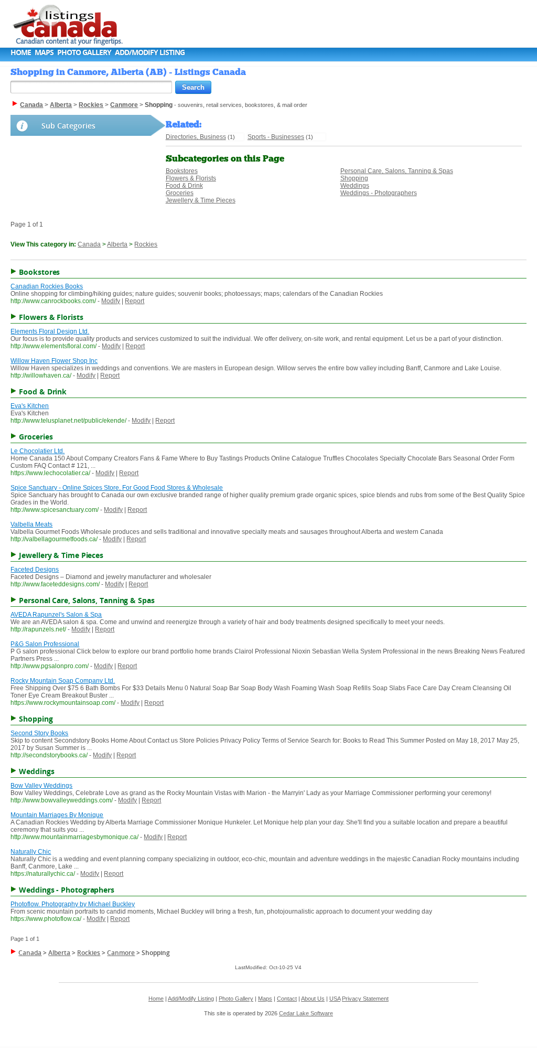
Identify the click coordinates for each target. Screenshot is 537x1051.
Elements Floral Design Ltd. (49, 331)
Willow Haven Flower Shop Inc (54, 360)
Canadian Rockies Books (46, 286)
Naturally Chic (30, 851)
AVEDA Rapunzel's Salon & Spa (56, 614)
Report (134, 301)
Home (20, 52)
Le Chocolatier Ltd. (37, 451)
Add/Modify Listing (150, 52)
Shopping (354, 178)
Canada (89, 244)
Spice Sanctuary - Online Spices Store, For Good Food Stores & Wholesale (116, 487)
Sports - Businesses (276, 137)
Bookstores (182, 171)
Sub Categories (68, 126)
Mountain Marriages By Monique (56, 815)
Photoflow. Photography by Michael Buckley (72, 904)
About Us (313, 998)
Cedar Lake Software (306, 1013)
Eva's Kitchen (29, 406)
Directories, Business (196, 137)
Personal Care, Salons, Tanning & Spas (396, 171)
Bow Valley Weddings (41, 785)
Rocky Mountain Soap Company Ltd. (62, 680)
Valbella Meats (31, 524)
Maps (44, 52)
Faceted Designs (34, 569)
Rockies (145, 244)
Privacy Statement (365, 998)
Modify (110, 301)
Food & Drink (184, 185)
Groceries (180, 193)
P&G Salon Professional (44, 644)
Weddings (354, 185)
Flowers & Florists (191, 178)
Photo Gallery (84, 52)
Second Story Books (39, 733)
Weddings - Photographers (378, 193)
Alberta (117, 244)
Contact (287, 998)
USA (334, 998)
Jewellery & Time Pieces (200, 200)
